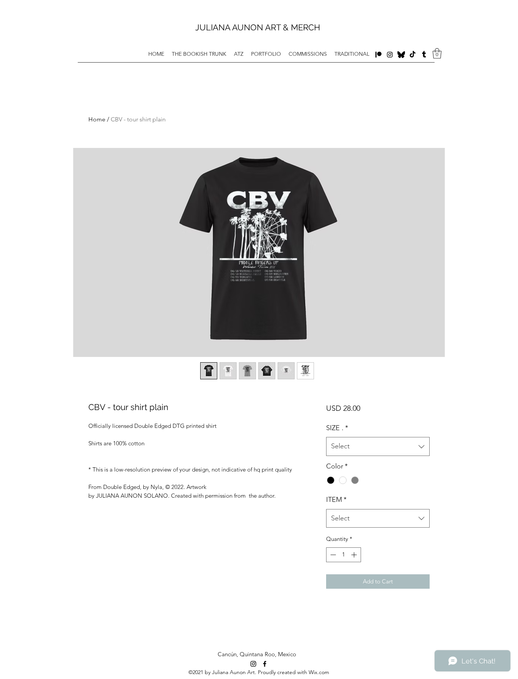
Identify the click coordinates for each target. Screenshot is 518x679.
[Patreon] (378, 54)
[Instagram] (390, 54)
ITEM (336, 499)
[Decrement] (332, 555)
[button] (437, 53)
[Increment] (355, 555)
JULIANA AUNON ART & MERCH (258, 27)
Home (96, 119)
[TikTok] (412, 54)
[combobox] (378, 446)
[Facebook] (401, 54)
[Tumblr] (424, 54)
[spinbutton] (343, 555)
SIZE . (337, 428)
